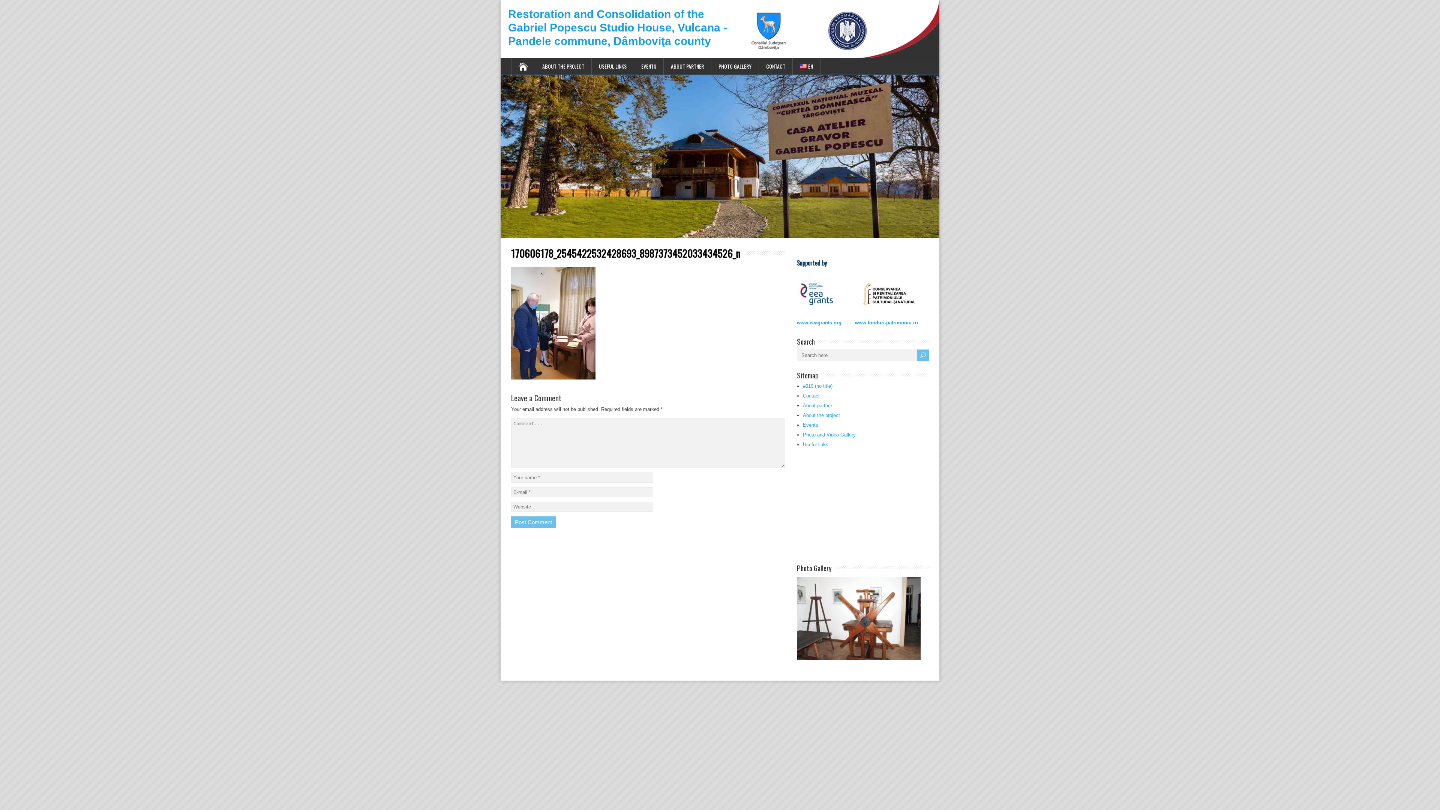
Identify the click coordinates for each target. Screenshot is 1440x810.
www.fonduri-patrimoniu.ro (886, 323)
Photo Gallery (735, 66)
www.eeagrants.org (819, 323)
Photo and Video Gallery (829, 435)
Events (648, 66)
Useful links (613, 66)
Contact (775, 66)
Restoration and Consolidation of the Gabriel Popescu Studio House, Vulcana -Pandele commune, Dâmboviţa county (617, 27)
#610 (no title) (817, 386)
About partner (687, 66)
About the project (563, 66)
